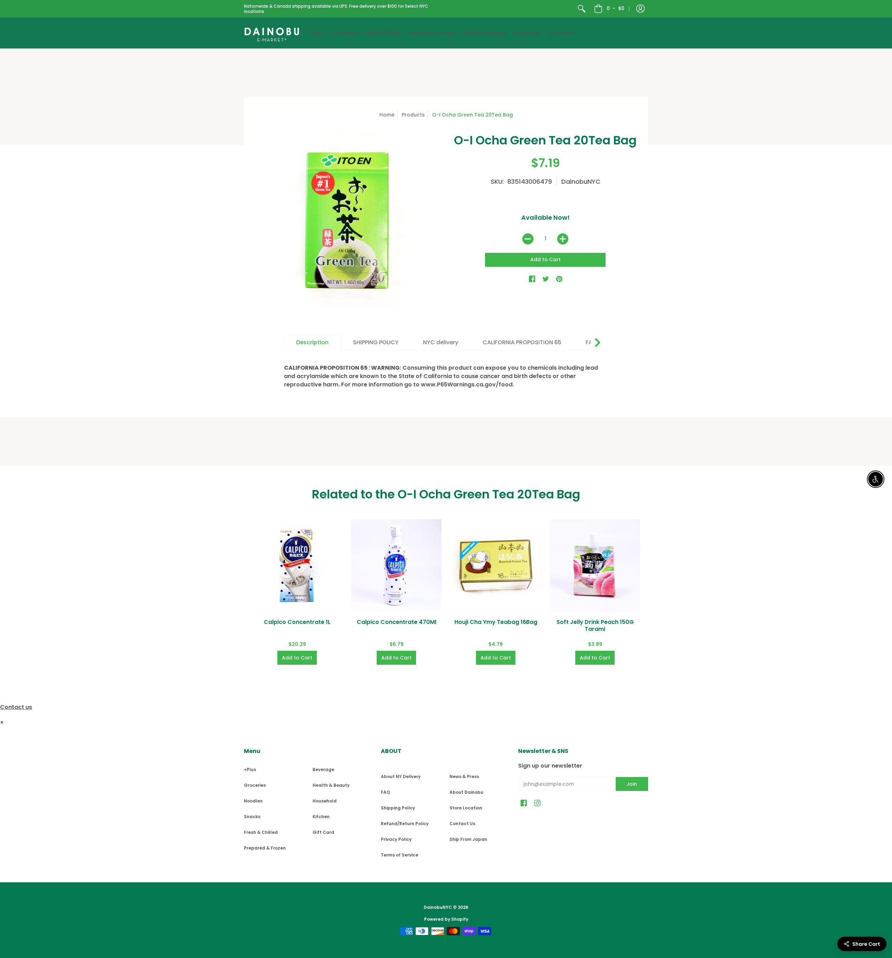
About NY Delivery (401, 776)
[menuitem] (581, 8)
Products (413, 114)
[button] (640, 8)
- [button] (615, 8)
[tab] (312, 342)
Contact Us (462, 824)
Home (386, 114)
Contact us (16, 707)
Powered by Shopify (446, 919)
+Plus (250, 769)
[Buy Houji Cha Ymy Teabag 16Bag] (495, 565)
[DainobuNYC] (272, 32)
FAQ (385, 792)
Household (325, 801)
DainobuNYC (580, 181)
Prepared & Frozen (265, 848)
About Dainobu (466, 792)
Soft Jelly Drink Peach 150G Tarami (595, 625)
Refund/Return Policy (405, 824)
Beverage (323, 769)
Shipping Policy (398, 808)
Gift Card (323, 832)
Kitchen (321, 817)
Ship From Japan (468, 839)
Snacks (252, 817)
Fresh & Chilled (261, 832)
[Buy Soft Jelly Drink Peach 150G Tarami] (595, 565)
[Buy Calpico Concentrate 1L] (297, 565)
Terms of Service (399, 855)
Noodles (253, 801)
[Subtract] (527, 238)
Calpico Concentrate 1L (297, 622)
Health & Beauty (331, 785)
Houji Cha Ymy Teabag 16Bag (495, 622)
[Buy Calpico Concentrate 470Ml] (396, 565)
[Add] (562, 238)
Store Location (465, 808)
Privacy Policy (396, 839)
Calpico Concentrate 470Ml (396, 622)
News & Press (464, 776)
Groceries (255, 785)
